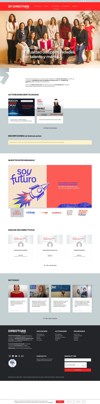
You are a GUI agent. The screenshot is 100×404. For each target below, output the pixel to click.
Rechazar (69, 401)
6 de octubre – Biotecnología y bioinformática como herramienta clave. (21, 120)
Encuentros (58, 334)
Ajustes (78, 401)
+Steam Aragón (78, 335)
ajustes (50, 402)
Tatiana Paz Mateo (79, 250)
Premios (39, 338)
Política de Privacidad (49, 377)
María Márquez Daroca (50, 250)
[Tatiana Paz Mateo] (79, 239)
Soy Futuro (77, 334)
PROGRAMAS (79, 331)
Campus (76, 338)
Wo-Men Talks (59, 335)
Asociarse (39, 340)
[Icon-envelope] (91, 1)
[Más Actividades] (44, 128)
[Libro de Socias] (44, 265)
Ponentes (57, 338)
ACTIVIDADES (61, 331)
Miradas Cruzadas (60, 337)
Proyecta (76, 337)
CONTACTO (41, 356)
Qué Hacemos (40, 334)
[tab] (17, 212)
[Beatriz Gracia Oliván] (20, 239)
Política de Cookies (59, 377)
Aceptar (60, 401)
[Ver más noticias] (44, 318)
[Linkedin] (83, 1)
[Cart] (90, 9)
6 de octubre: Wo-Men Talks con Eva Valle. (50, 119)
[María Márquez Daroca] (50, 239)
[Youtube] (86, 1)
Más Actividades (51, 128)
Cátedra (76, 340)
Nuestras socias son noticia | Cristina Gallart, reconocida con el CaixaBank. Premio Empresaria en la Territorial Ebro (82, 304)
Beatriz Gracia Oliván (20, 250)
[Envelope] (22, 356)
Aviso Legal (41, 377)
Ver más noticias (51, 318)
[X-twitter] (88, 1)
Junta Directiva (41, 335)
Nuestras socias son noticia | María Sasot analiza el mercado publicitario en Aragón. (17, 303)
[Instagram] (81, 1)
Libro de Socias (51, 265)
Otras (56, 340)
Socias (38, 337)
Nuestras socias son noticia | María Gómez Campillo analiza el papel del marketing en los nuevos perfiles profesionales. (60, 304)
